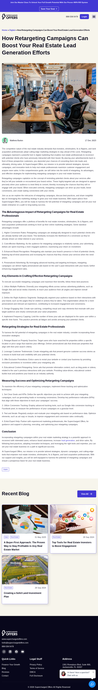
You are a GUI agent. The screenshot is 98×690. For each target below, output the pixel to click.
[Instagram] (4, 652)
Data (6, 537)
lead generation (68, 440)
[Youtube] (22, 652)
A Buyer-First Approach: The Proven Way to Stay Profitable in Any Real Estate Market (24, 546)
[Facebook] (16, 652)
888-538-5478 (72, 16)
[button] (94, 16)
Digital (12, 30)
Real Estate (14, 537)
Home (4, 30)
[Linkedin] (10, 652)
